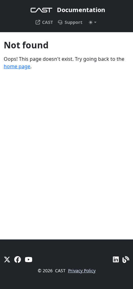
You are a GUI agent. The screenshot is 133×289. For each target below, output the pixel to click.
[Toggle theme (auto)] (92, 22)
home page (17, 66)
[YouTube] (28, 259)
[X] (7, 259)
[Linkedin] (116, 259)
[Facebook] (17, 259)
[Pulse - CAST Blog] (125, 259)
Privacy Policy (82, 270)
